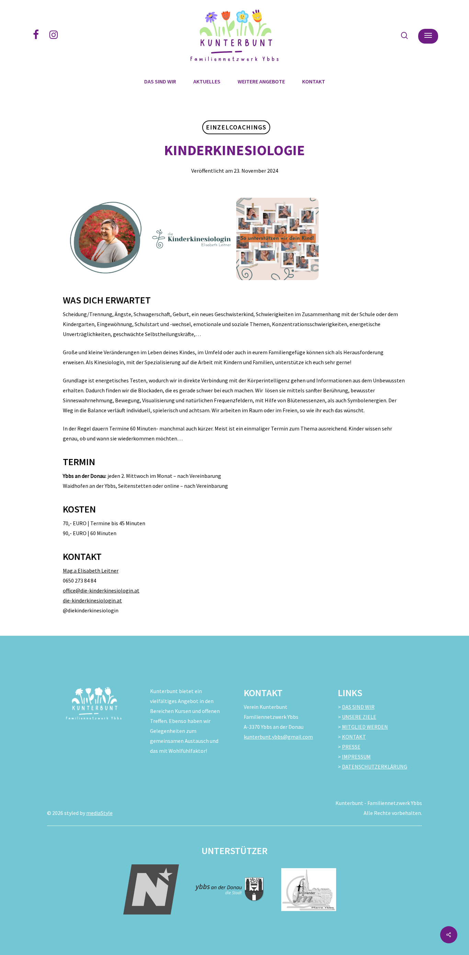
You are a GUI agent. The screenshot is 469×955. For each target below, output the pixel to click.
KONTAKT (354, 736)
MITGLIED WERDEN (365, 726)
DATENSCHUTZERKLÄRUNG (374, 766)
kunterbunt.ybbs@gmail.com (278, 736)
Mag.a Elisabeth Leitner (90, 570)
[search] (404, 35)
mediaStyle (99, 812)
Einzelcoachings (236, 127)
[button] (428, 35)
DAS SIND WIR (358, 706)
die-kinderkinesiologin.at (92, 600)
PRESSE (351, 746)
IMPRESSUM (356, 756)
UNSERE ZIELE (359, 716)
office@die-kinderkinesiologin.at (101, 590)
